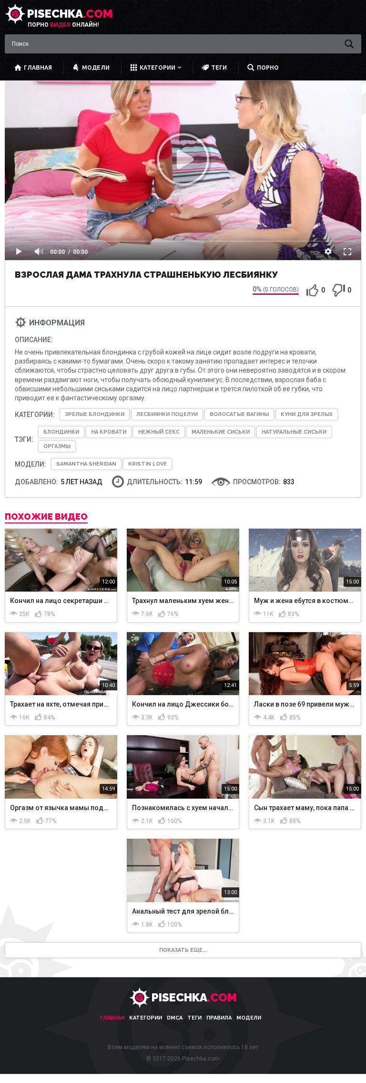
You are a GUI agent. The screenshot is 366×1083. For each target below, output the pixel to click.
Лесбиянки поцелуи (167, 414)
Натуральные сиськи (294, 432)
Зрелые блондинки (94, 414)
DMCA (175, 1018)
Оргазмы (57, 446)
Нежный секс (159, 432)
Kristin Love (147, 464)
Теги (194, 1018)
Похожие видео (46, 516)
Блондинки (61, 432)
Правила (219, 1018)
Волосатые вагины (239, 414)
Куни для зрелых (307, 414)
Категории (145, 1018)
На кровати (108, 432)
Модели (248, 1018)
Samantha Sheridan (86, 464)
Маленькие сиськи (221, 432)
